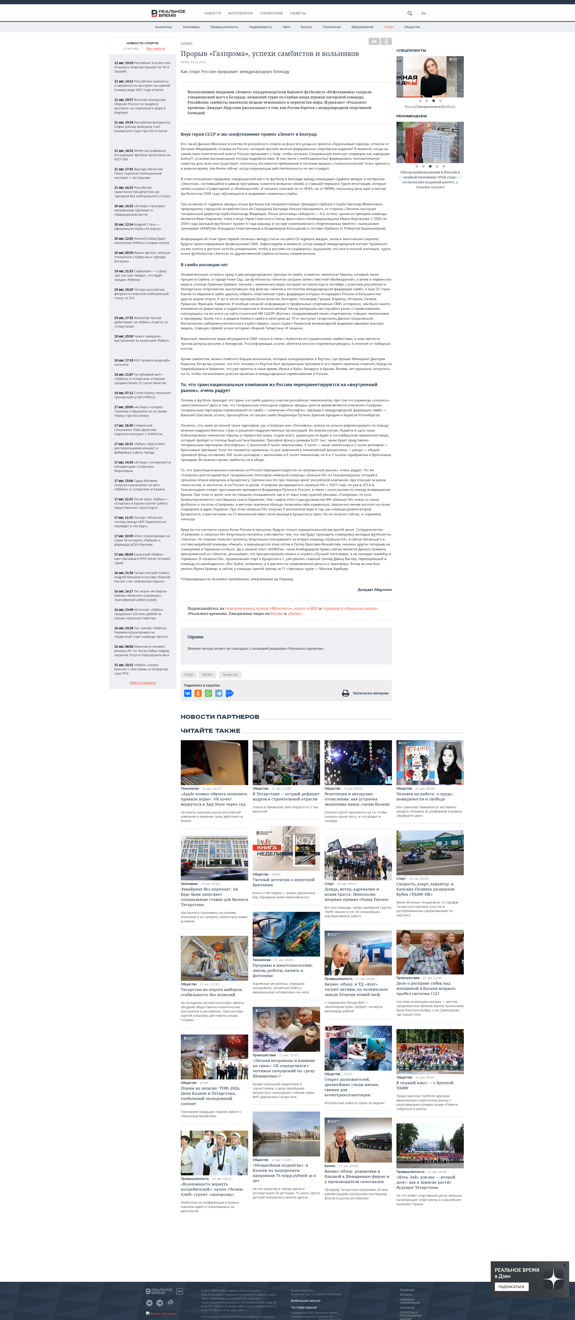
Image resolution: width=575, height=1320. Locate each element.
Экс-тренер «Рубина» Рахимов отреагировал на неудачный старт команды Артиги (141, 632)
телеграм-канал (239, 608)
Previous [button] (399, 76)
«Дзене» (295, 613)
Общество (412, 27)
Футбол (207, 674)
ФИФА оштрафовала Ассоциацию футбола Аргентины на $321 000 (142, 154)
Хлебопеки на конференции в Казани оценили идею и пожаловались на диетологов (212, 1197)
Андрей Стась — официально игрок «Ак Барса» (137, 226)
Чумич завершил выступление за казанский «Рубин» (141, 338)
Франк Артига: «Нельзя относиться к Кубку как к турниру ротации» (142, 256)
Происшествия (265, 1055)
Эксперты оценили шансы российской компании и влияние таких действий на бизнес (214, 807)
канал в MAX (306, 608)
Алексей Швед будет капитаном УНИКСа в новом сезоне (141, 240)
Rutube (277, 613)
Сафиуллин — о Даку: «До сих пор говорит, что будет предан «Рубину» (140, 275)
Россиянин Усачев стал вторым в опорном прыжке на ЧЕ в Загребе (142, 67)
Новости (212, 13)
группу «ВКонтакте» (274, 608)
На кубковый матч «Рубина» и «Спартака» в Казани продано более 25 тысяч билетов (140, 378)
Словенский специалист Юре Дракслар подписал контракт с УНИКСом (138, 429)
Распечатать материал (371, 693)
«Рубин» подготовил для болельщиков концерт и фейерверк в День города (139, 448)
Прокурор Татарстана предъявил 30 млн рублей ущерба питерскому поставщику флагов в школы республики (357, 1184)
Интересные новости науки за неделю (355, 1091)
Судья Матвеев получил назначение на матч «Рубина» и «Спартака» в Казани (139, 484)
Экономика (191, 27)
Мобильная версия (306, 1300)
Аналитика (163, 27)
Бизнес (306, 27)
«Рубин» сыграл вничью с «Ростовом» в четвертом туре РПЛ (141, 669)
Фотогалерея (240, 13)
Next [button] (460, 76)
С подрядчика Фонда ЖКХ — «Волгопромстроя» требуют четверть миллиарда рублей (356, 997)
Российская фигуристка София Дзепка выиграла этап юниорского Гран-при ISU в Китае (142, 126)
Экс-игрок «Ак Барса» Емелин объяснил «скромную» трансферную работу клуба (140, 595)
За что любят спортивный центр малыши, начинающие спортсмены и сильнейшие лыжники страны (429, 1190)
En (423, 13)
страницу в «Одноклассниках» (350, 608)
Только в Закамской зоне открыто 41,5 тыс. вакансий (286, 802)
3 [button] (433, 101)
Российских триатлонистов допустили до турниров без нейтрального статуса (142, 191)
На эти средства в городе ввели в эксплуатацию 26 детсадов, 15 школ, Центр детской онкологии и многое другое (286, 1181)
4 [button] (440, 101)
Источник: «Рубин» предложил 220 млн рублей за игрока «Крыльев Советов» (138, 613)
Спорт (389, 27)
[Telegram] (218, 693)
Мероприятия (362, 27)
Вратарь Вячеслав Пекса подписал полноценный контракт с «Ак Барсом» (138, 173)
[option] (430, 76)
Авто (286, 27)
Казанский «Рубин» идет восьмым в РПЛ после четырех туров (142, 558)
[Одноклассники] (386, 41)
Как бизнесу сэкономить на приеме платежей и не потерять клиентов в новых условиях (214, 904)
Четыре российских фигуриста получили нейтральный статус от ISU (141, 293)
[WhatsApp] (208, 693)
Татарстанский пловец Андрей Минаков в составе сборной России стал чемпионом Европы (142, 577)
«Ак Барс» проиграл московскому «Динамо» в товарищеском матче (139, 210)
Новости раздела (143, 682)
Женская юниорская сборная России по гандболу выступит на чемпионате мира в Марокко (140, 106)
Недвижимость (260, 27)
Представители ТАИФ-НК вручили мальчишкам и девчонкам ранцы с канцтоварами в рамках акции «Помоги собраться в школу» (427, 1095)
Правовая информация (409, 1301)
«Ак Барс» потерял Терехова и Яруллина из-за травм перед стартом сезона (140, 411)
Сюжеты (298, 13)
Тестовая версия (304, 1307)
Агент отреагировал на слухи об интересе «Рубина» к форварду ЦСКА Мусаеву (142, 540)
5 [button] (443, 166)
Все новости (155, 48)
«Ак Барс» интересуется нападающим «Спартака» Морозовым (142, 466)
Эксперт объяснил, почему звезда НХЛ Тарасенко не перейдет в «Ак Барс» (140, 521)
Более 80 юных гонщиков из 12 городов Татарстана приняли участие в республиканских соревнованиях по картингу (427, 899)
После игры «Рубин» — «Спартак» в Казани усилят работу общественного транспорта (141, 503)
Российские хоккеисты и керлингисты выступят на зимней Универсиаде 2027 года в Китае (142, 85)
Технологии (332, 27)
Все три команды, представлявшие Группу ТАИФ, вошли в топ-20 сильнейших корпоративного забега (358, 902)
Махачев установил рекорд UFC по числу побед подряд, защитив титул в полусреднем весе (142, 650)
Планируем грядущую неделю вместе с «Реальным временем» (211, 1101)
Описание (407, 1307)
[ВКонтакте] (374, 41)
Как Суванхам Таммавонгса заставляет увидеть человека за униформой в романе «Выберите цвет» (429, 804)
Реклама (406, 1294)
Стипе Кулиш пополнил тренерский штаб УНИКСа (142, 395)
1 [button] (420, 101)
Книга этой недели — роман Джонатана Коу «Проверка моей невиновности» (284, 888)
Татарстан (230, 674)
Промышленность (224, 27)
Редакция (407, 1290)
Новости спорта (143, 43)
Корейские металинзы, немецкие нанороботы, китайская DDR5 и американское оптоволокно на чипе (283, 978)
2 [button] (427, 101)
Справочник (271, 13)
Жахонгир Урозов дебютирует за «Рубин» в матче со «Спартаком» (141, 322)
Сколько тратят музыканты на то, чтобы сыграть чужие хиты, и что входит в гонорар (357, 807)
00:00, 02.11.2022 (193, 62)
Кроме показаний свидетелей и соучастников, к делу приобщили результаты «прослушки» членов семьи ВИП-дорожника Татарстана (284, 1078)
